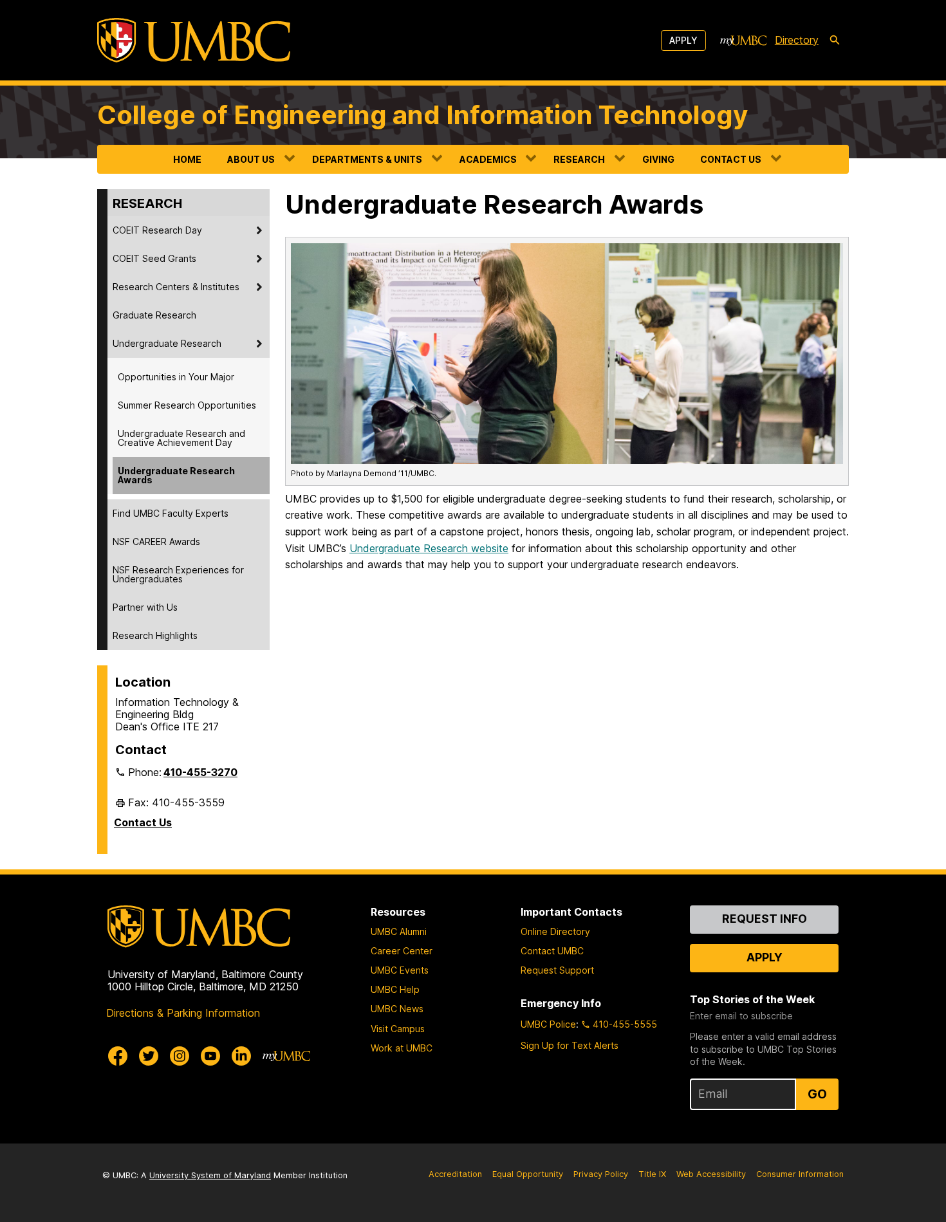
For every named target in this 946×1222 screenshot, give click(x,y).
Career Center (401, 950)
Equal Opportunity (527, 1174)
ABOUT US (251, 159)
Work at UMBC (401, 1047)
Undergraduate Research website (428, 548)
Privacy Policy (600, 1174)
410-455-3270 (200, 772)
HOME (187, 159)
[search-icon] (835, 40)
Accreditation (455, 1174)
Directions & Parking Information (183, 1012)
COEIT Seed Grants (154, 258)
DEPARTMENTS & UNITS (367, 159)
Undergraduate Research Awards (176, 475)
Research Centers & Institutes (176, 286)
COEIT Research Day (157, 230)
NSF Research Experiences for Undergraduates (178, 574)
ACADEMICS (488, 159)
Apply (683, 40)
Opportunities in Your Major (176, 376)
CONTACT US (730, 159)
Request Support (557, 970)
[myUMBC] (743, 40)
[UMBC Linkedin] (241, 1056)
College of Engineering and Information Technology (422, 115)
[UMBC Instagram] (179, 1056)
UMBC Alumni (399, 931)
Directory (796, 39)
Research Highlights (155, 635)
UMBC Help (395, 989)
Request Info (764, 918)
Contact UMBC (552, 950)
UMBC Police (548, 1024)
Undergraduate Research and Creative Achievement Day (181, 438)
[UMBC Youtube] (210, 1056)
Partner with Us (145, 607)
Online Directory (555, 931)
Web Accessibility (711, 1174)
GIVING (658, 159)
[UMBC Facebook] (118, 1056)
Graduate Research (154, 315)
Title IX (652, 1174)
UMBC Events (400, 970)
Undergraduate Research (167, 343)
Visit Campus (398, 1028)
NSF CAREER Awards (156, 541)
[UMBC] (194, 40)
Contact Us (143, 822)
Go (817, 1094)
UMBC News (397, 1008)
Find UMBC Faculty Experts (170, 513)
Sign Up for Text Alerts (569, 1045)
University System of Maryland (210, 1175)
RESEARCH (579, 159)
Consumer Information (800, 1174)
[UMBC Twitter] (148, 1056)
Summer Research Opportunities (187, 405)
